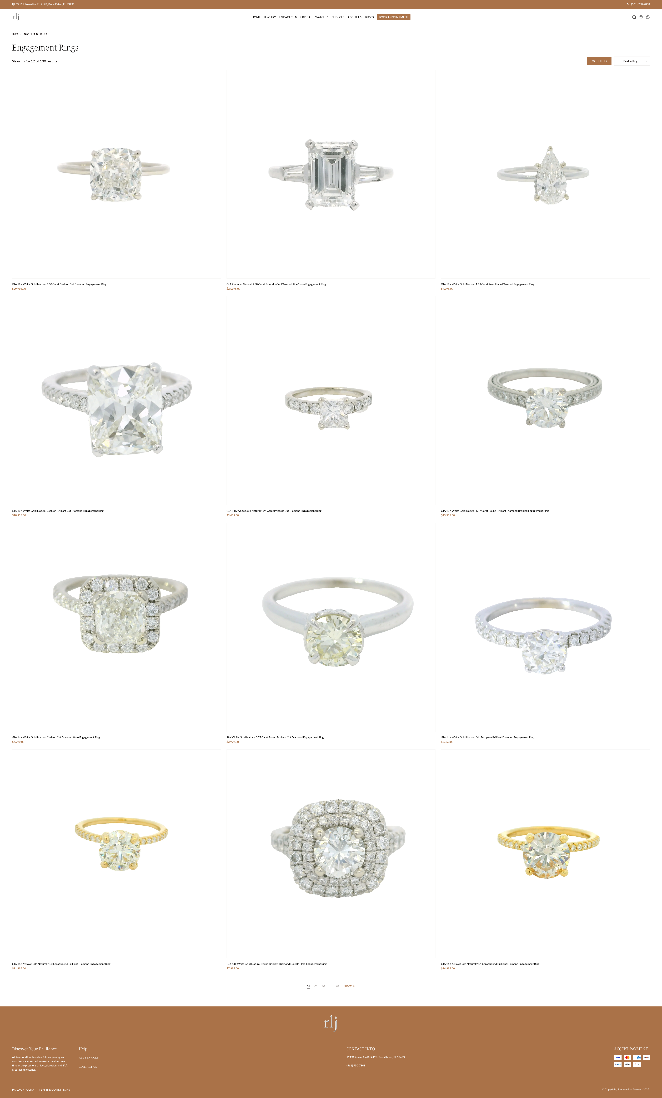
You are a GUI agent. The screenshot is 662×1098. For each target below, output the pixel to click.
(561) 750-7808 (640, 4)
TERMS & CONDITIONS (54, 1089)
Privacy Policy (23, 1089)
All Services (89, 1057)
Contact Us (88, 1066)
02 (316, 986)
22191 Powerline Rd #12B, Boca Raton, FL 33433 (45, 4)
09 (337, 986)
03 (323, 986)
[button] (634, 17)
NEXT (348, 986)
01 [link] (308, 986)
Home (15, 33)
